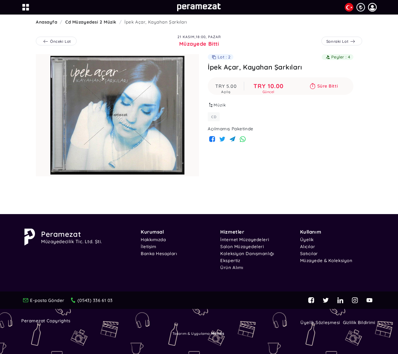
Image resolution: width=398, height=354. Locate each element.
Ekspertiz (230, 260)
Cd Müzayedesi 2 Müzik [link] (91, 22)
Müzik (220, 105)
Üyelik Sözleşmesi (320, 322)
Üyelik (307, 239)
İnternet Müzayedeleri (244, 239)
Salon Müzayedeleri (242, 246)
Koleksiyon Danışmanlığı (247, 253)
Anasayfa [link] (46, 22)
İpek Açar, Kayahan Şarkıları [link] (155, 22)
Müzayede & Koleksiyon (326, 260)
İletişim (148, 246)
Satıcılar (309, 253)
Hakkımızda (153, 239)
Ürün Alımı (231, 267)
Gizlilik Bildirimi (359, 322)
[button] (372, 7)
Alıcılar (307, 246)
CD (213, 117)
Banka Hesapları (159, 253)
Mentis (217, 333)
